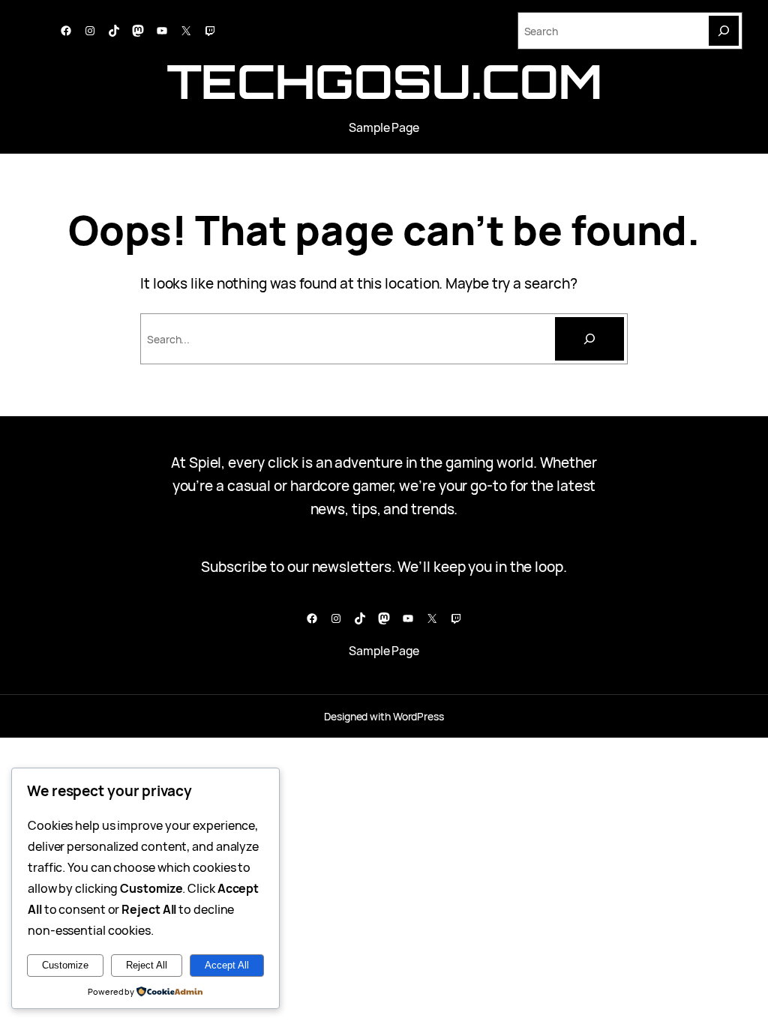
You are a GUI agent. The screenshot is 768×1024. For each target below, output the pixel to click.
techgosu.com (384, 81)
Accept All (227, 965)
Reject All (146, 965)
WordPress (418, 716)
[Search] (724, 31)
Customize (65, 965)
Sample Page (384, 127)
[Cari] (589, 339)
